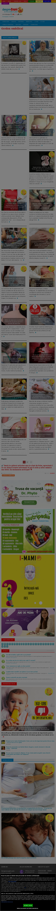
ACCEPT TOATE (28, 905)
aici (25, 887)
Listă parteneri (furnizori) (7, 901)
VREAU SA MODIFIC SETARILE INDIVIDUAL (27, 908)
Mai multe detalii (12, 881)
